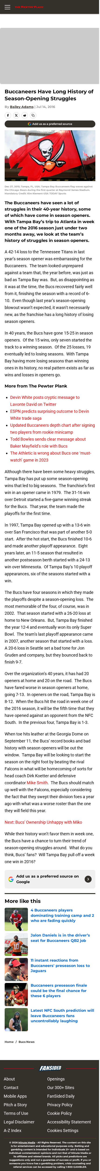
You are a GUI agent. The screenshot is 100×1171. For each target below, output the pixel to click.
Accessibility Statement (69, 1121)
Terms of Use (16, 1113)
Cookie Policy (59, 1113)
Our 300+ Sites (60, 1087)
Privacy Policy (60, 1104)
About (9, 1079)
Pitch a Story (15, 1104)
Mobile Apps (15, 1096)
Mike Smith (37, 782)
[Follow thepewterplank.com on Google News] (88, 879)
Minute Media (26, 1142)
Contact (11, 1087)
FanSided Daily (61, 1096)
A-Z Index (12, 1130)
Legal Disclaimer (19, 1121)
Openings (56, 1079)
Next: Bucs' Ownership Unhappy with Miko (43, 822)
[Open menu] (7, 7)
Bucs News (26, 1042)
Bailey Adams (21, 107)
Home (9, 1042)
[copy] (33, 115)
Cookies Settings (62, 1130)
